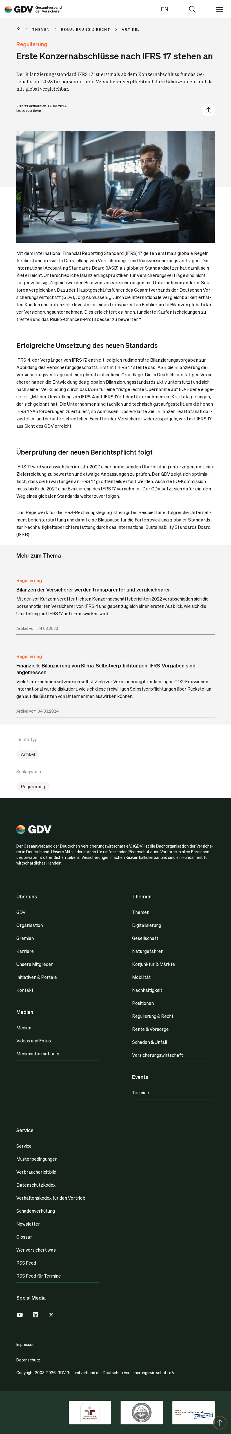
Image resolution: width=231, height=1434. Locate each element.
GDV (21, 912)
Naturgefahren (147, 951)
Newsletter (28, 1224)
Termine (140, 1092)
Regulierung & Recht (153, 1016)
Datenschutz (28, 1359)
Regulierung (29, 580)
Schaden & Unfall (149, 1042)
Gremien (25, 938)
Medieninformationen (38, 1054)
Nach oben (219, 1422)
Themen (140, 912)
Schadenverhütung (35, 1211)
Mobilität (141, 977)
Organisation (29, 925)
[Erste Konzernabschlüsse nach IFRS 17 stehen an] (33, 9)
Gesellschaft (145, 938)
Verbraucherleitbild (36, 1172)
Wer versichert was (36, 1250)
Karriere (25, 951)
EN (164, 9)
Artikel (28, 754)
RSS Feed (26, 1263)
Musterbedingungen (36, 1159)
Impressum (25, 1344)
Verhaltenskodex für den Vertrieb (50, 1198)
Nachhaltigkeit (147, 990)
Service (24, 1146)
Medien (23, 1028)
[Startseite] (24, 29)
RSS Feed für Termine (38, 1276)
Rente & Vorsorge (150, 1029)
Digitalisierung (146, 925)
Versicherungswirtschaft (157, 1055)
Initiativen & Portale (36, 977)
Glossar (24, 1237)
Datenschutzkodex (35, 1185)
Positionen (143, 1003)
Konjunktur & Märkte (153, 964)
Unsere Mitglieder (34, 964)
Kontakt (25, 990)
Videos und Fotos (33, 1041)
